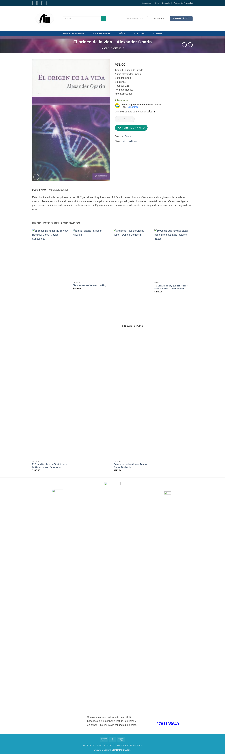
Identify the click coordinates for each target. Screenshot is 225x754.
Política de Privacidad (183, 3)
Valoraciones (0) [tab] (58, 190)
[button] (159, 18)
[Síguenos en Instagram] (39, 3)
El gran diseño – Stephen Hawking (89, 285)
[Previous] (32, 353)
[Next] (192, 353)
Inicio (105, 48)
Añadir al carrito (131, 127)
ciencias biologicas (131, 141)
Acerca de (146, 3)
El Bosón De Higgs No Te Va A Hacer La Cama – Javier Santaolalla (50, 465)
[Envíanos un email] (44, 3)
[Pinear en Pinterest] (134, 148)
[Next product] (184, 44)
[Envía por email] (128, 148)
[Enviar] (103, 18)
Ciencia (118, 48)
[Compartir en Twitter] (123, 148)
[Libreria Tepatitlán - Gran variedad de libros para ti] (45, 18)
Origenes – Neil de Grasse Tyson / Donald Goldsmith (130, 465)
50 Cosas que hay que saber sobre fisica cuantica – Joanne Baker (171, 287)
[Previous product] (190, 44)
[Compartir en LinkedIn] (139, 148)
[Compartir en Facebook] (117, 148)
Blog (157, 3)
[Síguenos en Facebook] (34, 3)
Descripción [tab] (39, 190)
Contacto (166, 3)
